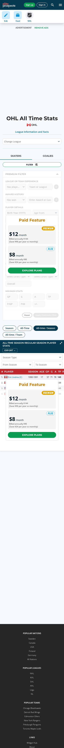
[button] (10, 350)
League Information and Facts (32, 132)
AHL (32, 685)
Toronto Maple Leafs (32, 728)
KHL (32, 677)
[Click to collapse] (61, 343)
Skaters (16, 155)
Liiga (32, 689)
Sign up (29, 5)
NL (32, 694)
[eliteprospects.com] (9, 5)
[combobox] (4, 141)
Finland (32, 651)
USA (32, 647)
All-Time (24, 328)
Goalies (48, 155)
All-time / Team (13, 334)
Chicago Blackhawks (32, 708)
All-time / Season (45, 328)
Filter (29, 164)
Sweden (32, 638)
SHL (32, 681)
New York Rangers (32, 720)
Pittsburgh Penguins (32, 724)
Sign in (42, 5)
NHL (32, 673)
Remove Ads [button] (41, 27)
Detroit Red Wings (32, 712)
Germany (32, 655)
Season (9, 328)
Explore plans (32, 270)
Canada (32, 642)
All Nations (32, 659)
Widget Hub (32, 742)
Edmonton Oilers (32, 716)
